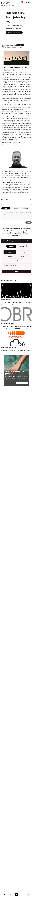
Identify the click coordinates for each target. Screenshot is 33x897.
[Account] (29, 894)
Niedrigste (25, 208)
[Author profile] (3, 46)
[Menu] (4, 894)
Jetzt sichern (22, 383)
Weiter (28, 222)
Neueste (6, 208)
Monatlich (21, 246)
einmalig (11, 246)
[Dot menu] (30, 46)
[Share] (31, 199)
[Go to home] (5, 3)
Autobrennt (17, 328)
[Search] (10, 894)
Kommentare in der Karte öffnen (16, 205)
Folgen (20, 45)
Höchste (16, 208)
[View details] (16, 290)
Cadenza (16, 302)
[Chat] (23, 894)
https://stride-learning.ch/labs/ (12, 143)
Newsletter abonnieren (14, 32)
